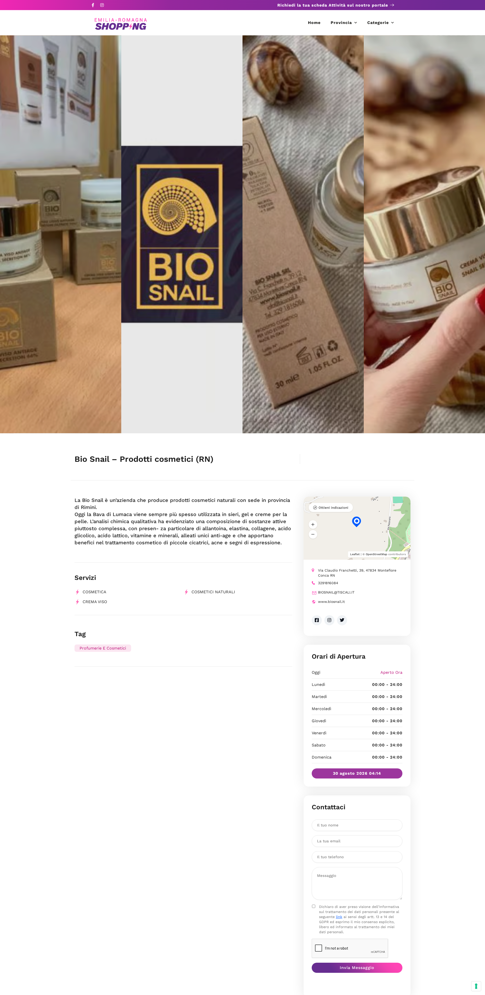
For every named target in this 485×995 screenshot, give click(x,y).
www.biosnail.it (331, 602)
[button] (313, 524)
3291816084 (328, 583)
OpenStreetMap (376, 554)
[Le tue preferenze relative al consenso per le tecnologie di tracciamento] (476, 986)
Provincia (341, 22)
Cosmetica (94, 591)
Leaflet (355, 554)
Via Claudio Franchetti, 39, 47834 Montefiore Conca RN (357, 572)
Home (314, 22)
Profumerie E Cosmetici (103, 648)
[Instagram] (102, 5)
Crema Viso (95, 601)
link (339, 917)
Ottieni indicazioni (333, 507)
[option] (60, 234)
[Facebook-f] (93, 5)
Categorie (378, 22)
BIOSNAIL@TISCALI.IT (336, 592)
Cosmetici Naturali (213, 591)
